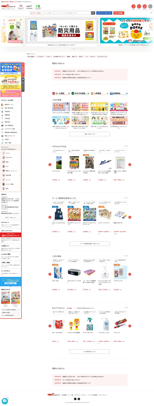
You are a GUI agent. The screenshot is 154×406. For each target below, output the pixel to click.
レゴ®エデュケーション (102, 56)
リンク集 (70, 395)
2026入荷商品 (30, 56)
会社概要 (64, 395)
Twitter (75, 399)
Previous (5, 30)
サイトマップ (103, 395)
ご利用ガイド (5, 246)
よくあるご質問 (5, 254)
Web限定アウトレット (59, 56)
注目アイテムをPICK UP (16, 1)
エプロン (48, 56)
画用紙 (68, 56)
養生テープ (74, 56)
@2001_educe (10, 283)
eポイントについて (6, 231)
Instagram (79, 399)
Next (148, 30)
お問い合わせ (23, 85)
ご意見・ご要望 (5, 262)
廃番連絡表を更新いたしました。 (10, 213)
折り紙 (80, 56)
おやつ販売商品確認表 (8, 315)
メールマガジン (5, 271)
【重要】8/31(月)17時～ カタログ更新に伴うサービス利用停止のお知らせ (10, 200)
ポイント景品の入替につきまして (71, 74)
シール (86, 56)
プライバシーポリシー (81, 395)
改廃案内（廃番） (6, 312)
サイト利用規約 (93, 395)
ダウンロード (5, 222)
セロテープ (92, 56)
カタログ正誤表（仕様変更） (9, 310)
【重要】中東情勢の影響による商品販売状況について (76, 77)
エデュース (5, 2)
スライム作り (40, 56)
